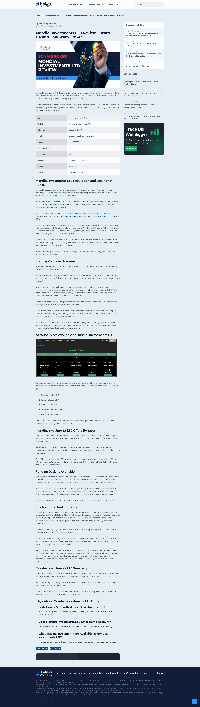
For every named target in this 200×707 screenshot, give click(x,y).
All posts (60, 673)
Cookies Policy (113, 673)
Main (38, 15)
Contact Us (113, 5)
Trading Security (96, 5)
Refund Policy (131, 673)
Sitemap (160, 673)
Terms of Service (77, 673)
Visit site (131, 148)
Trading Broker (41, 648)
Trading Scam (55, 648)
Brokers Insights (76, 5)
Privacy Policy (96, 673)
